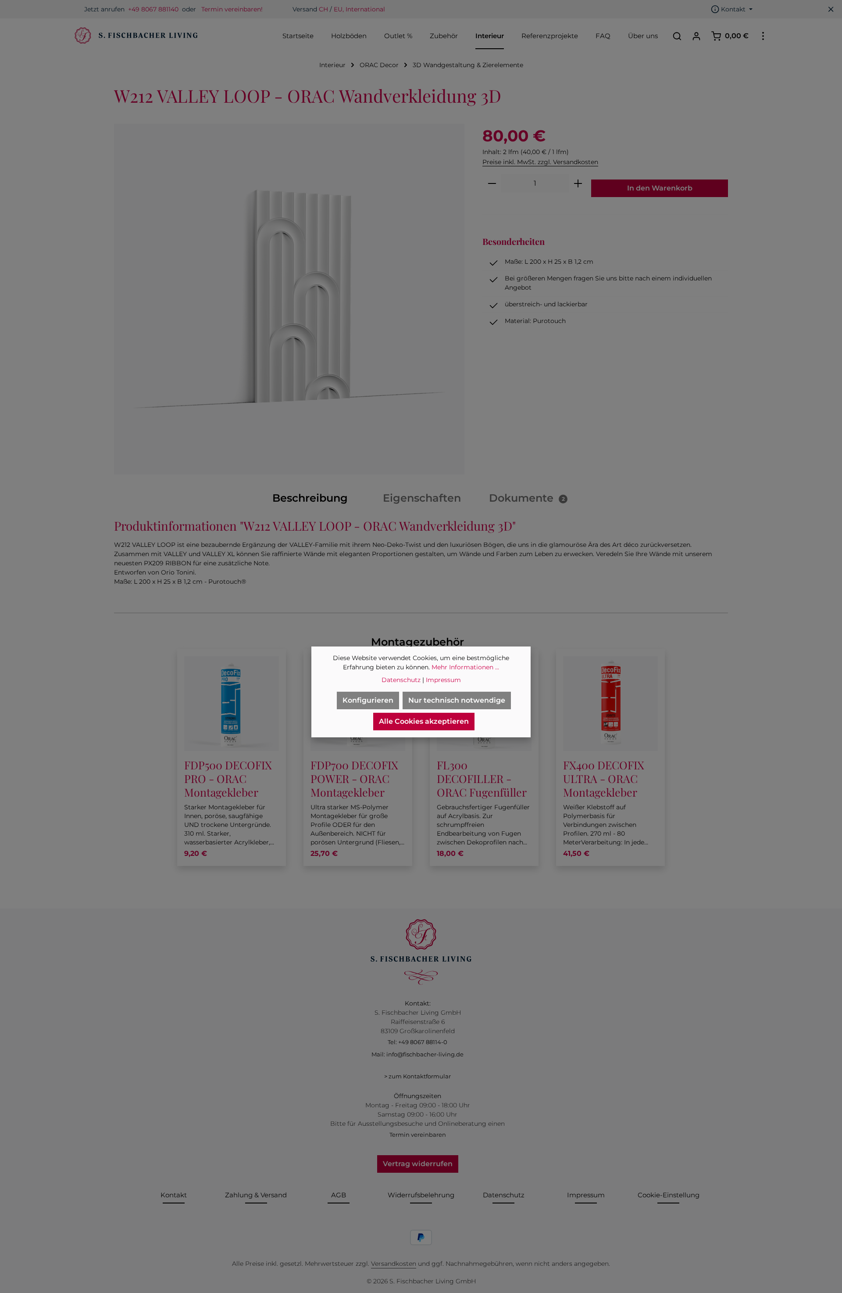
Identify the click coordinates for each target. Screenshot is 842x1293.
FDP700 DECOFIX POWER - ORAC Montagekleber (354, 778)
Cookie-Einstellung (668, 1195)
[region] (289, 299)
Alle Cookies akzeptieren (424, 721)
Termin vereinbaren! (232, 9)
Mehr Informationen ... (465, 667)
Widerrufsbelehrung (421, 1195)
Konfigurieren (368, 700)
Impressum (586, 1195)
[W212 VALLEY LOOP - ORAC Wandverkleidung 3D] (289, 299)
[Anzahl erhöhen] (578, 183)
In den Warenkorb (659, 188)
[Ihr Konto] (696, 36)
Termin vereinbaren (417, 1134)
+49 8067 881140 (153, 9)
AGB (338, 1195)
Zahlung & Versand (256, 1195)
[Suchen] (677, 36)
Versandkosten (393, 1264)
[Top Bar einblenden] (763, 36)
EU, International (359, 9)
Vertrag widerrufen (418, 1164)
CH (323, 9)
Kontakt (174, 1195)
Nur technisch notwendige (456, 700)
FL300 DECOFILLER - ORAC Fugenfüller (482, 778)
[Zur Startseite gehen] (135, 36)
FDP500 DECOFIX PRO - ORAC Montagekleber (228, 778)
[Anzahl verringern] (491, 183)
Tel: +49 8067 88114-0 (417, 1041)
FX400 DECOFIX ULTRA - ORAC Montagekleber (603, 778)
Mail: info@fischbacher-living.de (417, 1054)
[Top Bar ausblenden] (831, 9)
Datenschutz (503, 1195)
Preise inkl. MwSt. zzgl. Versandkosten (540, 162)
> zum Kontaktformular (417, 1076)
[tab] (310, 498)
